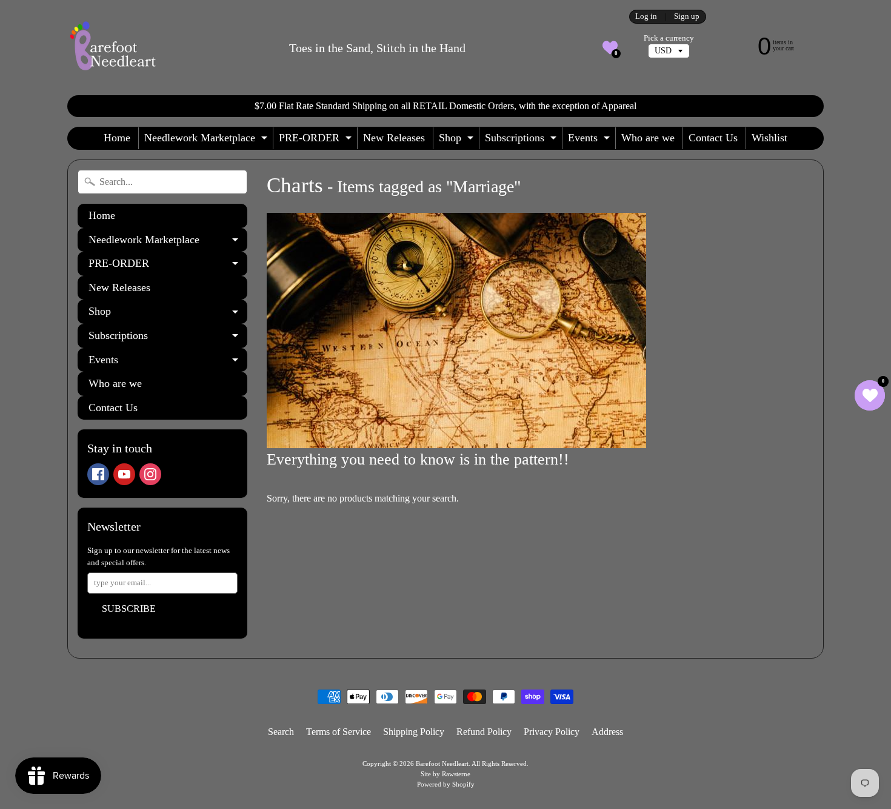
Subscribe (129, 608)
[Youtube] (124, 474)
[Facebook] (98, 474)
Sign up (686, 17)
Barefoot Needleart (442, 763)
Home (117, 138)
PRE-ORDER (317, 140)
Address (607, 732)
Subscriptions (522, 140)
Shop (457, 140)
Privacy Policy (551, 732)
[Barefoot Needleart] (112, 48)
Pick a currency (669, 38)
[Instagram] (150, 474)
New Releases (394, 138)
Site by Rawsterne (445, 773)
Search (281, 732)
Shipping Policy (413, 732)
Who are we (648, 138)
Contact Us (713, 138)
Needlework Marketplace (207, 140)
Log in (646, 17)
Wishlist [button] (769, 138)
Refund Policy (484, 732)
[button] (610, 47)
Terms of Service (338, 732)
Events (590, 140)
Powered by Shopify (446, 784)
